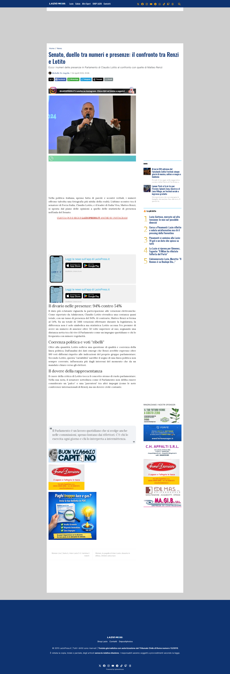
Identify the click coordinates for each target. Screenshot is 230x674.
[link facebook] (142, 3)
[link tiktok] (164, 3)
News (59, 48)
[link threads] (172, 3)
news (146, 163)
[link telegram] (155, 3)
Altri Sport (86, 3)
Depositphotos (126, 641)
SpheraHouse (119, 669)
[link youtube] (151, 3)
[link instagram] (147, 3)
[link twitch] (168, 3)
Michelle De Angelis (60, 73)
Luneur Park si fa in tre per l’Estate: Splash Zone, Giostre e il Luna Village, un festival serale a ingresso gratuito (166, 190)
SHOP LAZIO (97, 3)
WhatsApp (74, 79)
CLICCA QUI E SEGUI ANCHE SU (92, 217)
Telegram (86, 79)
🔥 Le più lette (150, 210)
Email (110, 79)
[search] (179, 3)
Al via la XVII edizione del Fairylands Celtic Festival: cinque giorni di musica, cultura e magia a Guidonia (166, 172)
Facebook (61, 79)
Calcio (77, 3)
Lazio (71, 3)
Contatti (107, 3)
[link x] (138, 3)
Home (52, 48)
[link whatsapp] (160, 3)
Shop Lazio (102, 641)
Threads (99, 79)
